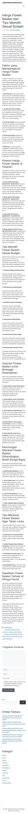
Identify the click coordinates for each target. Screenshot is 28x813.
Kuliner (4, 760)
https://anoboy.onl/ (8, 790)
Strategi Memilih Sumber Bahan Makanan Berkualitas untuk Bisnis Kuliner (12, 741)
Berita (4, 755)
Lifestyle (4, 762)
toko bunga (5, 613)
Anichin (4, 798)
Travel (4, 780)
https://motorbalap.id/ (8, 800)
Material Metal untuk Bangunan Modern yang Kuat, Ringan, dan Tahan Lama (13, 724)
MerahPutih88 (6, 792)
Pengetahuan (8, 627)
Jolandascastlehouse (12, 2)
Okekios (4, 802)
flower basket (13, 55)
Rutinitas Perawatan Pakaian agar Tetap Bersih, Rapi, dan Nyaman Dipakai (12, 717)
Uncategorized (6, 783)
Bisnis (4, 757)
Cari (3, 699)
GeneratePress (16, 810)
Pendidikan (5, 765)
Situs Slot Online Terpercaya (10, 794)
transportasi (5, 778)
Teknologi (5, 773)
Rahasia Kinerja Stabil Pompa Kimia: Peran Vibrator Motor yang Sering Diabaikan (12, 637)
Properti (4, 770)
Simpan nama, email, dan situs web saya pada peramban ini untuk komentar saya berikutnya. (14, 683)
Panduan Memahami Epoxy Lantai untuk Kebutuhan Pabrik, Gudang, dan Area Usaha (13, 730)
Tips (3, 775)
